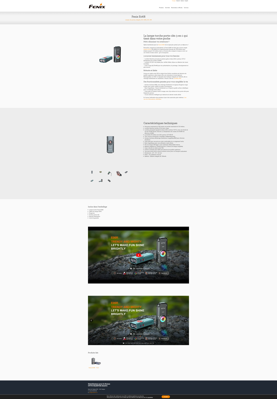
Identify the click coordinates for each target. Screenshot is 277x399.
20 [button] (153, 343)
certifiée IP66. (177, 78)
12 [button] (140, 343)
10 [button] (137, 343)
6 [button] (131, 343)
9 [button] (136, 343)
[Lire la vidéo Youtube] (138, 255)
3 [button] (126, 343)
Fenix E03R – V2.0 (94, 368)
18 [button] (150, 343)
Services (186, 7)
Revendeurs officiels (177, 7)
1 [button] (123, 343)
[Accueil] (97, 8)
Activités (167, 7)
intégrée (138, 20)
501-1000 (143, 20)
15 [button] (145, 343)
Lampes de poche (130, 20)
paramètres (150, 397)
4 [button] (128, 343)
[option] (138, 320)
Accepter (166, 396)
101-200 (149, 20)
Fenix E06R (161, 45)
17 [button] (148, 343)
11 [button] (139, 343)
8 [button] (134, 343)
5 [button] (129, 343)
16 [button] (147, 343)
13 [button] (142, 343)
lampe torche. (147, 49)
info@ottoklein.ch (93, 392)
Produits (161, 7)
